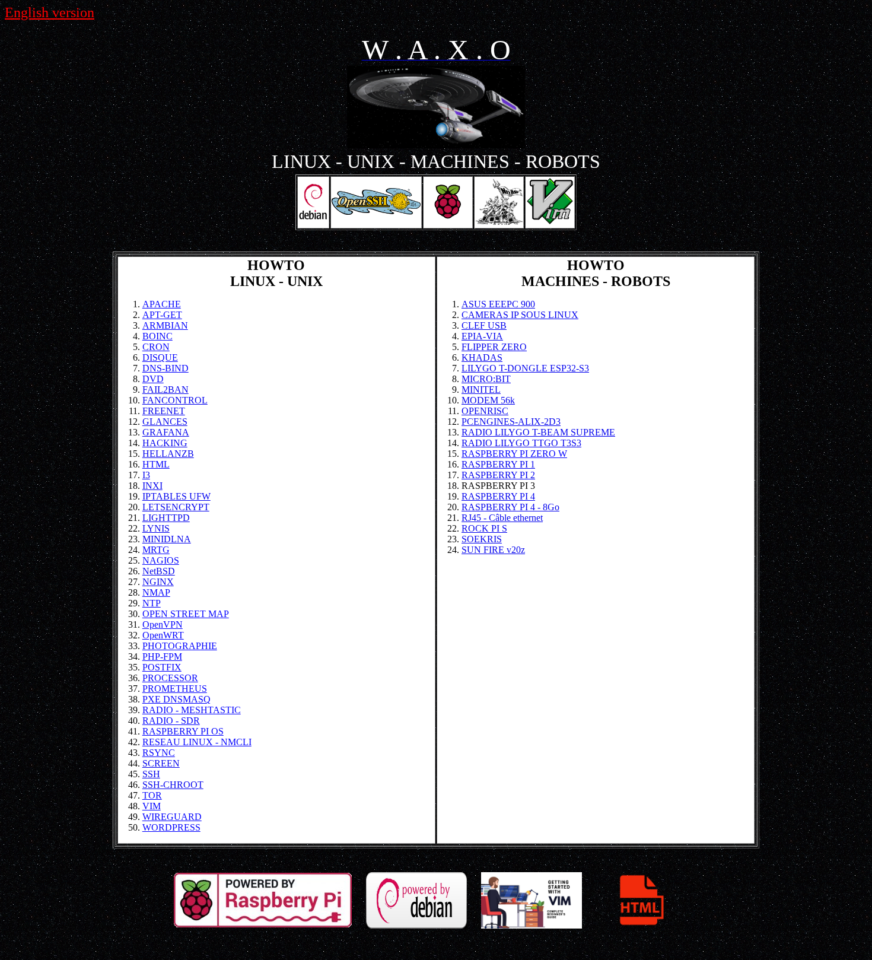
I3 (146, 475)
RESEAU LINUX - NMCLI (197, 742)
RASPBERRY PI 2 (498, 475)
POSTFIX (162, 667)
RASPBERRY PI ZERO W (514, 454)
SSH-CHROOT (172, 785)
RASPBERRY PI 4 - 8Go (510, 507)
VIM (151, 806)
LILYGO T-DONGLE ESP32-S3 (525, 368)
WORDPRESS (171, 827)
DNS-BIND (165, 368)
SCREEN (161, 763)
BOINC (157, 336)
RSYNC (158, 753)
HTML (156, 464)
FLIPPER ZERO (494, 347)
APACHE (161, 304)
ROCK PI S (484, 528)
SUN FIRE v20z (493, 550)
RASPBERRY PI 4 (498, 496)
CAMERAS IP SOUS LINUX (520, 315)
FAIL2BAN (165, 389)
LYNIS (156, 528)
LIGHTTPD (166, 518)
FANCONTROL (175, 400)
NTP (151, 603)
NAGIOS (160, 560)
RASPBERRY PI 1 (498, 464)
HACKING (164, 443)
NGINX (158, 582)
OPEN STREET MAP (185, 614)
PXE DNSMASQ (176, 699)
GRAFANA (165, 432)
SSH (151, 774)
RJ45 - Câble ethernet (502, 518)
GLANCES (164, 422)
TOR (152, 795)
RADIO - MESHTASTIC (191, 710)
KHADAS (482, 357)
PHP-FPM (162, 656)
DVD (153, 379)
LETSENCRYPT (175, 507)
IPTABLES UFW (176, 496)
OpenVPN (162, 624)
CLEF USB (484, 325)
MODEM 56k (488, 400)
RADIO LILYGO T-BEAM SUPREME (538, 432)
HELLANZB (168, 454)
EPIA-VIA (482, 336)
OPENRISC (485, 411)
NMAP (156, 592)
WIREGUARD (172, 817)
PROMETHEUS (174, 689)
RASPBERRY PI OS (183, 731)
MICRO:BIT (486, 379)
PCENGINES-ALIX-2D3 (511, 422)
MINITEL (481, 389)
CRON (156, 347)
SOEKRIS (482, 539)
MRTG (156, 550)
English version (49, 12)
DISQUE (160, 357)
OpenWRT (163, 635)
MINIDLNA (166, 539)
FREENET (163, 411)
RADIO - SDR (171, 721)
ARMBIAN (165, 325)
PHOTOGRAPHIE (179, 646)
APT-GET (162, 315)
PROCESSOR (170, 678)
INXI (152, 486)
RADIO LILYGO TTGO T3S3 (521, 443)
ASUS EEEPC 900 (498, 304)
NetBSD (158, 571)
